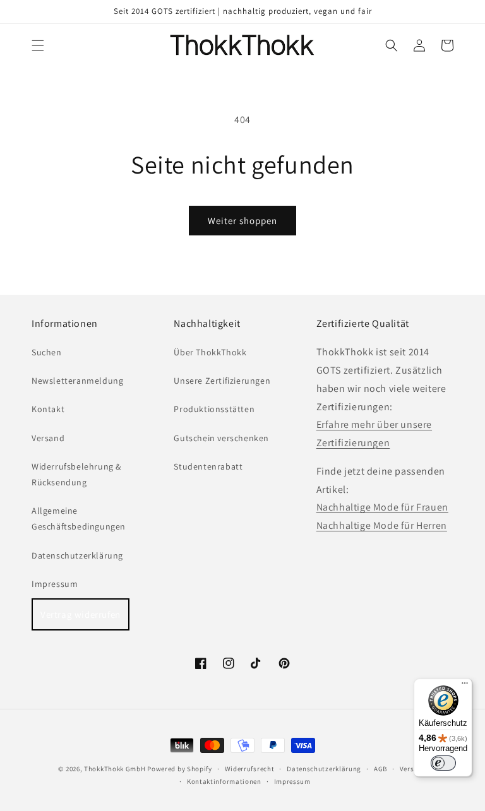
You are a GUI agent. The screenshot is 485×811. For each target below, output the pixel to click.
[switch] (443, 763)
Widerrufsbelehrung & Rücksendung (76, 474)
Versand (48, 438)
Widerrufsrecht (250, 768)
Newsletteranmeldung (77, 380)
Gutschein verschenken (221, 438)
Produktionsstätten (214, 409)
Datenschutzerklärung (77, 555)
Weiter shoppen (242, 221)
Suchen (47, 352)
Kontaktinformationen (224, 781)
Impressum (55, 583)
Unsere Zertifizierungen (222, 380)
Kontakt (48, 409)
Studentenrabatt (208, 466)
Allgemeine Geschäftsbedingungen (79, 518)
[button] (38, 45)
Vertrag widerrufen (80, 614)
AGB (380, 768)
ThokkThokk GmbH (115, 768)
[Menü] (464, 686)
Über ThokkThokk (210, 352)
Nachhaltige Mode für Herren (381, 525)
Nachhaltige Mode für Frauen (382, 507)
